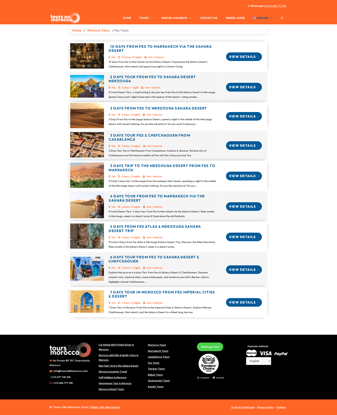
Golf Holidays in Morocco (112, 377)
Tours (144, 17)
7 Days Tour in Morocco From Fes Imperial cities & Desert (162, 294)
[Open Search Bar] (282, 18)
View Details (243, 57)
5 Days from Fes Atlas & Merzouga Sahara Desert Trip (155, 228)
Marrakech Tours (158, 351)
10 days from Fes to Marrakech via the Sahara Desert (160, 48)
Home (127, 17)
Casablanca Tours (158, 356)
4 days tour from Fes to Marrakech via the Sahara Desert (157, 198)
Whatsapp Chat (210, 346)
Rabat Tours (155, 374)
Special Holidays (174, 17)
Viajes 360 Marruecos (105, 407)
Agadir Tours (155, 386)
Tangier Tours (156, 368)
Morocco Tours (98, 30)
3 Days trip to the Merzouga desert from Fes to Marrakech (162, 167)
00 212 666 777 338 (275, 5)
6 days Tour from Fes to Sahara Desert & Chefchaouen (154, 259)
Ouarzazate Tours (159, 380)
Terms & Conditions (243, 407)
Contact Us (208, 17)
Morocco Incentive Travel (113, 371)
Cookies (281, 407)
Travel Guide (235, 17)
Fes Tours (153, 362)
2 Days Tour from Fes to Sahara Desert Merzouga (152, 79)
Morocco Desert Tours (111, 389)
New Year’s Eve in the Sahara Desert (118, 366)
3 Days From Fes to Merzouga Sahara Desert (158, 108)
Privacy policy (265, 407)
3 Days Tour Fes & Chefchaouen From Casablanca (149, 137)
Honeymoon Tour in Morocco (115, 383)
